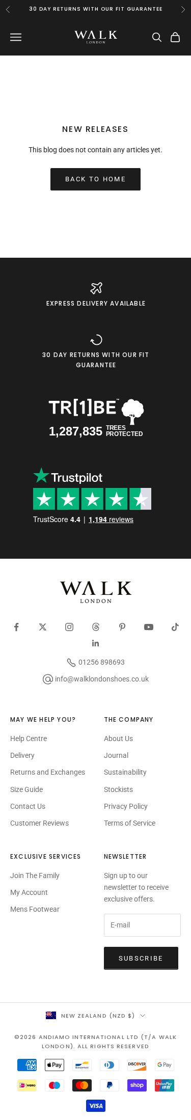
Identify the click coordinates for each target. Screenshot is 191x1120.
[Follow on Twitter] (43, 627)
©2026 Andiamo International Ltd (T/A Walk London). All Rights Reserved (95, 1041)
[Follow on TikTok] (175, 627)
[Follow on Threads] (96, 627)
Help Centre (28, 738)
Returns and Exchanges (47, 772)
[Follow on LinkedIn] (96, 643)
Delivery (22, 755)
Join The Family (35, 875)
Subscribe (141, 958)
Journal (116, 755)
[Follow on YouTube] (149, 627)
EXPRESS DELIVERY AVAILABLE (96, 303)
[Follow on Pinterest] (122, 627)
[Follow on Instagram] (69, 627)
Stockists (118, 789)
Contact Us (27, 806)
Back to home (95, 179)
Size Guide (26, 789)
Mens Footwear (35, 909)
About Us (118, 738)
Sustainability (125, 772)
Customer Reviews (39, 823)
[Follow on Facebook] (16, 627)
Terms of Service (129, 823)
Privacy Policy (126, 806)
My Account (29, 892)
